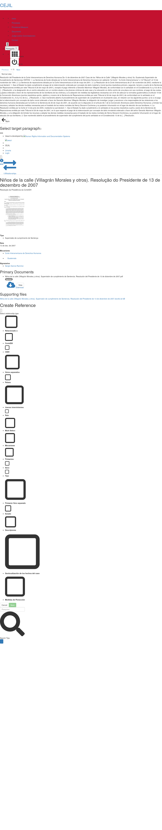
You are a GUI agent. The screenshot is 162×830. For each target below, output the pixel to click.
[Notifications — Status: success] (7, 44)
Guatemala (11, 258)
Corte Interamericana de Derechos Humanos (23, 253)
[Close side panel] (1, 157)
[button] (1, 162)
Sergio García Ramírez (14, 266)
